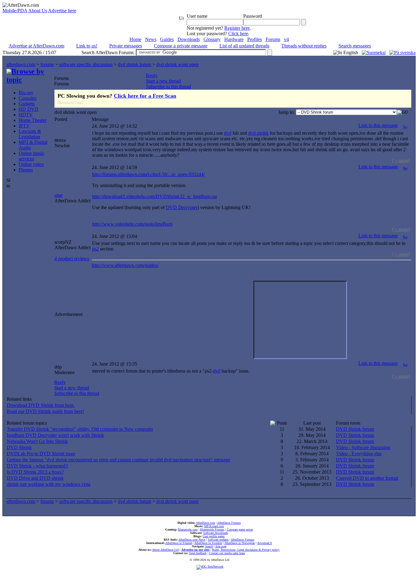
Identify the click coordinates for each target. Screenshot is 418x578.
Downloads (188, 39)
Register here (237, 28)
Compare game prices (240, 529)
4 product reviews (71, 258)
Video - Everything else (359, 453)
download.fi (264, 543)
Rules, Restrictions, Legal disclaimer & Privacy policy (246, 549)
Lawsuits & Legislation (30, 134)
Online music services (31, 156)
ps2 (95, 248)
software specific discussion (86, 64)
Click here (238, 33)
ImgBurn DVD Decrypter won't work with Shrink (55, 435)
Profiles (254, 39)
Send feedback (198, 553)
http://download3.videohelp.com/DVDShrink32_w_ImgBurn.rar (154, 196)
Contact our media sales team (227, 553)
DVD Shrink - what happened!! (37, 465)
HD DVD (28, 109)
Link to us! (86, 45)
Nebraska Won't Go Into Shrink (37, 441)
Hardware (234, 39)
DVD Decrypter (181, 207)
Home (135, 39)
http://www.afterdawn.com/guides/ (125, 265)
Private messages (125, 45)
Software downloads (215, 533)
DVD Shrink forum (355, 429)
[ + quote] (401, 160)
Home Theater (33, 120)
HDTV (26, 114)
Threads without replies (304, 45)
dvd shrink (258, 133)
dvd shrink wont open (177, 64)
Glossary (212, 39)
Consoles (27, 98)
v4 (286, 39)
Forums (273, 39)
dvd (227, 133)
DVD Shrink (19, 447)
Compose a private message (180, 45)
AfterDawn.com (205, 522)
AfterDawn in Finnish (178, 543)
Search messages (354, 45)
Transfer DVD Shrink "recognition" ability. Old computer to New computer (80, 429)
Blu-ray (26, 92)
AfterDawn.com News (191, 539)
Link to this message (378, 125)
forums (47, 64)
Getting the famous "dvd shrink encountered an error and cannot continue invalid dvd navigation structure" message (118, 459)
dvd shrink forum (134, 64)
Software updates (218, 539)
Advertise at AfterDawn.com (36, 45)
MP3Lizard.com (214, 526)
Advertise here (62, 10)
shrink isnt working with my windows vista (48, 484)
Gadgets (27, 103)
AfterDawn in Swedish (208, 543)
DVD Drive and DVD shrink (35, 478)
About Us (37, 10)
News (150, 39)
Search (209, 546)
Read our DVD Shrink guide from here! (45, 411)
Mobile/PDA (14, 10)
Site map (220, 546)
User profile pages (214, 536)
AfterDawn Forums (229, 522)
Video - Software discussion (363, 447)
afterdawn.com (20, 64)
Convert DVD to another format (367, 478)
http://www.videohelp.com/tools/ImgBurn (132, 224)
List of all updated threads (244, 45)
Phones (26, 169)
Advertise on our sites (195, 549)
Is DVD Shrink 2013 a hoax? (35, 472)
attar (58, 195)
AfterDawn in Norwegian (239, 543)
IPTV (24, 125)
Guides (167, 39)
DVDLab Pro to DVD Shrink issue (41, 453)
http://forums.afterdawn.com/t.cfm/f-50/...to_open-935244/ (148, 174)
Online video (31, 164)
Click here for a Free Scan (145, 96)
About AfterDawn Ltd (165, 549)
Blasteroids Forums (212, 529)
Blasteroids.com (188, 529)
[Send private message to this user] (405, 125)
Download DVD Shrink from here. (41, 405)
